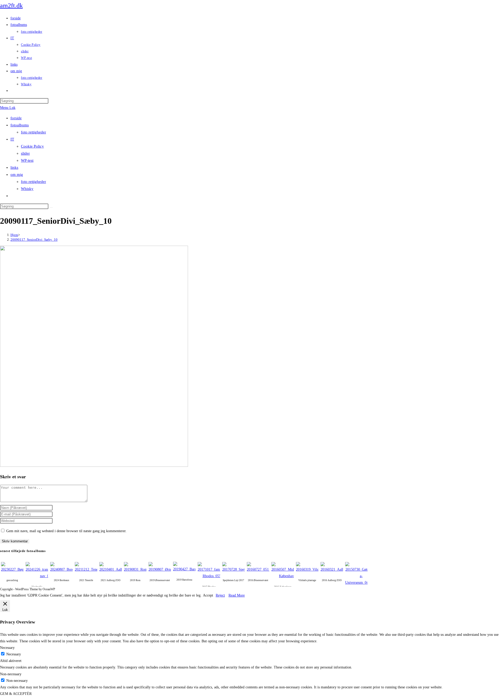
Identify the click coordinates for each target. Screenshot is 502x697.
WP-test (27, 160)
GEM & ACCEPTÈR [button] (16, 694)
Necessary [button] (7, 648)
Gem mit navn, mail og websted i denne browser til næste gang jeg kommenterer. (66, 531)
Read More (237, 595)
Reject (220, 595)
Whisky (27, 189)
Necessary (13, 654)
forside (16, 118)
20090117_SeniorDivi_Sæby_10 (34, 239)
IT (12, 139)
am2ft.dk (11, 5)
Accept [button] (208, 595)
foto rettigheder (33, 132)
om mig (16, 174)
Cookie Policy (32, 146)
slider (25, 153)
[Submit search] (51, 207)
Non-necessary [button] (10, 674)
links (14, 167)
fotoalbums (19, 125)
